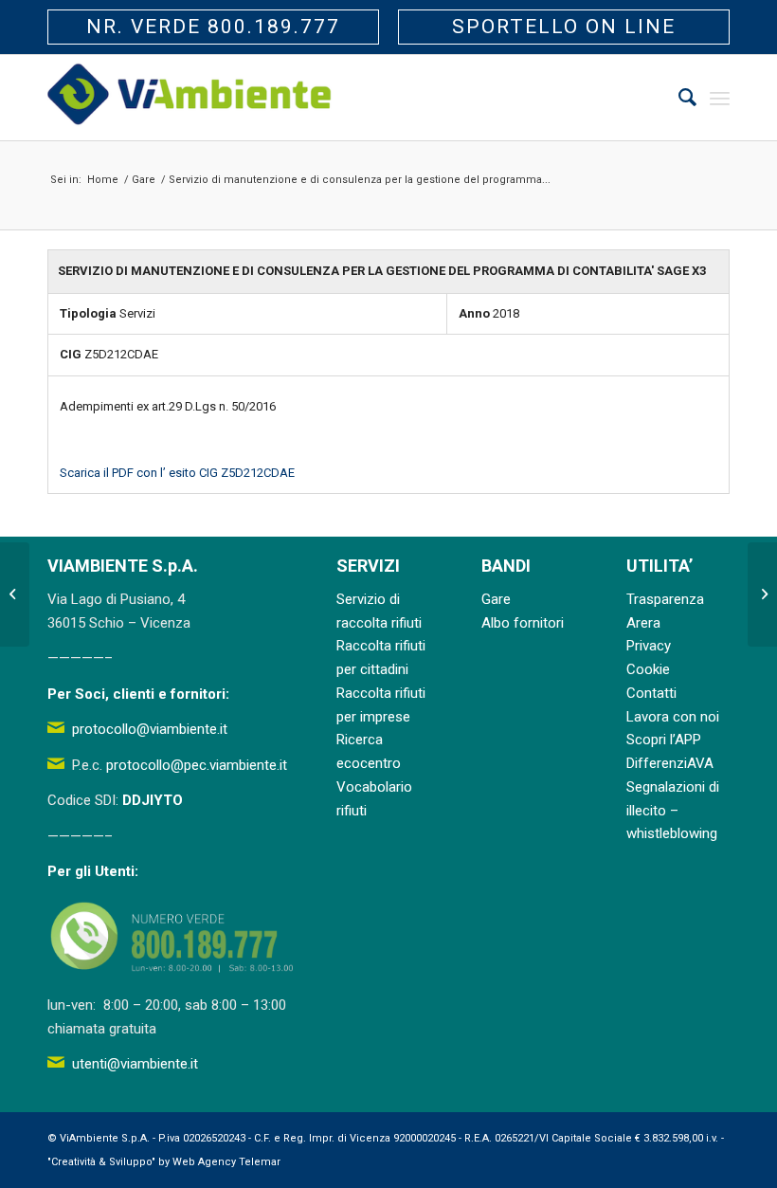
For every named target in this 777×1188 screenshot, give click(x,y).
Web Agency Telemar (226, 1162)
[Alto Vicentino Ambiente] (189, 97)
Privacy (648, 645)
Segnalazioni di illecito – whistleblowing (672, 810)
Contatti (651, 693)
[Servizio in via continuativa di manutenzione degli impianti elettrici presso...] (14, 594)
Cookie (648, 669)
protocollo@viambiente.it (149, 729)
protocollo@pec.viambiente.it (196, 765)
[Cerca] (678, 97)
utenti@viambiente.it (135, 1063)
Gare (496, 599)
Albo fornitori (522, 622)
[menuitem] (678, 97)
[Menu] (720, 97)
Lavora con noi (672, 716)
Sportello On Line (564, 26)
